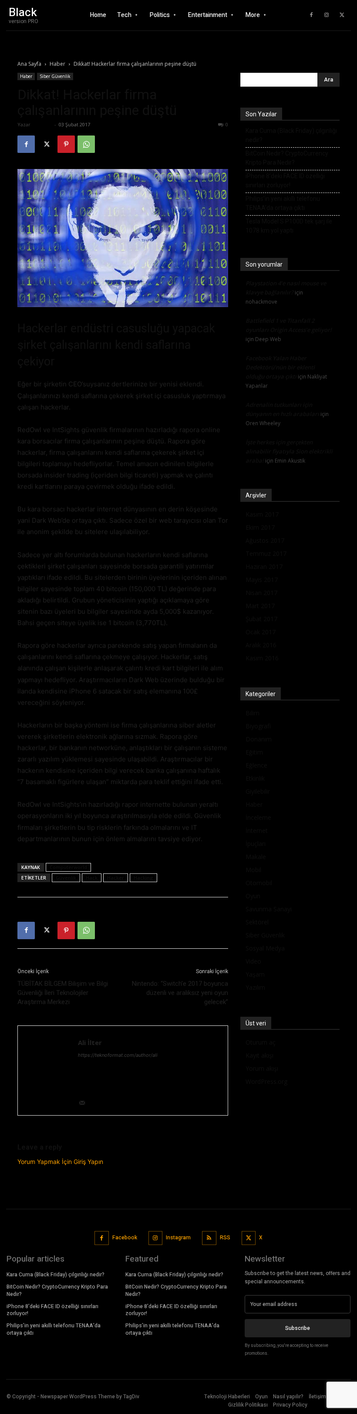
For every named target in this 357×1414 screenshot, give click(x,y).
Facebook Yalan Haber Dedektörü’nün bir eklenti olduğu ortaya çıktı (280, 367)
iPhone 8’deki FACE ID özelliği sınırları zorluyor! (285, 181)
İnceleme (258, 817)
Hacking (143, 877)
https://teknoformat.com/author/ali (118, 1055)
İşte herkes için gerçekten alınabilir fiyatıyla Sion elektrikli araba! (289, 451)
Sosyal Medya (265, 948)
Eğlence (256, 765)
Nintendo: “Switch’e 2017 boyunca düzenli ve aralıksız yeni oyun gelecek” (180, 993)
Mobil (253, 870)
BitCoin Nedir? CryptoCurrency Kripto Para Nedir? (287, 158)
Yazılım (255, 987)
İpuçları (256, 843)
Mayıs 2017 (262, 579)
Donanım (259, 739)
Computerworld (68, 867)
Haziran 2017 (264, 566)
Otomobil (259, 883)
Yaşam (255, 974)
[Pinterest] (66, 144)
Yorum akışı (262, 1068)
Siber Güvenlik (55, 76)
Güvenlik (66, 877)
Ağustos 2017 (265, 540)
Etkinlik (255, 778)
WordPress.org (266, 1081)
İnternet (257, 830)
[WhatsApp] (86, 144)
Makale (256, 856)
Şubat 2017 (261, 619)
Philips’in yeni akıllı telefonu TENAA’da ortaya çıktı (283, 203)
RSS (225, 1237)
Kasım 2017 (262, 514)
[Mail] (85, 1103)
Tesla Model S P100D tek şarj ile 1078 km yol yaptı (289, 226)
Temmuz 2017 (266, 553)
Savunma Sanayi (269, 909)
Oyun (253, 896)
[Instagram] (326, 15)
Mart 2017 (260, 606)
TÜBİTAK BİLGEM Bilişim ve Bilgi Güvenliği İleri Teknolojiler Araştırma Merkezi (62, 993)
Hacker (115, 877)
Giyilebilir (258, 791)
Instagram (178, 1237)
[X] (341, 15)
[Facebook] (311, 15)
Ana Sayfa (29, 64)
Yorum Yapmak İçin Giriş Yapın (60, 1161)
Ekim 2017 (260, 527)
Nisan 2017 (261, 593)
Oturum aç (261, 1042)
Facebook (124, 1237)
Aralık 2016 (261, 645)
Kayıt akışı (259, 1055)
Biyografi (258, 726)
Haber (57, 64)
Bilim (252, 713)
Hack (92, 877)
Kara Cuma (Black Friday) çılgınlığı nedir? (291, 135)
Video (253, 961)
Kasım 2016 (262, 658)
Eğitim (254, 752)
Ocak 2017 (261, 632)
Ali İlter (42, 124)
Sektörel (257, 922)
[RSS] (209, 1238)
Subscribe (297, 1328)
